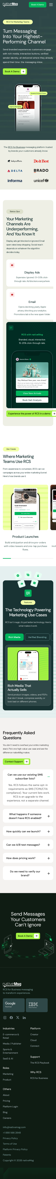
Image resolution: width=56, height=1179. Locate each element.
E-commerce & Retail (11, 1036)
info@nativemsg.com (14, 1127)
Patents (7, 1154)
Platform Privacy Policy (15, 1149)
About (6, 1095)
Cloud (33, 1040)
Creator (34, 1034)
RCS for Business (16, 147)
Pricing (6, 1100)
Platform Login (10, 1106)
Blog (5, 1112)
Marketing (8, 1073)
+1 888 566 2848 (12, 1132)
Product (7, 1079)
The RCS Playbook (39, 1062)
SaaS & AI (8, 1058)
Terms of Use (10, 1143)
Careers (7, 1118)
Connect (34, 1045)
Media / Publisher (12, 1043)
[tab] (14, 637)
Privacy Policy (10, 1138)
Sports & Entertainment (10, 1051)
